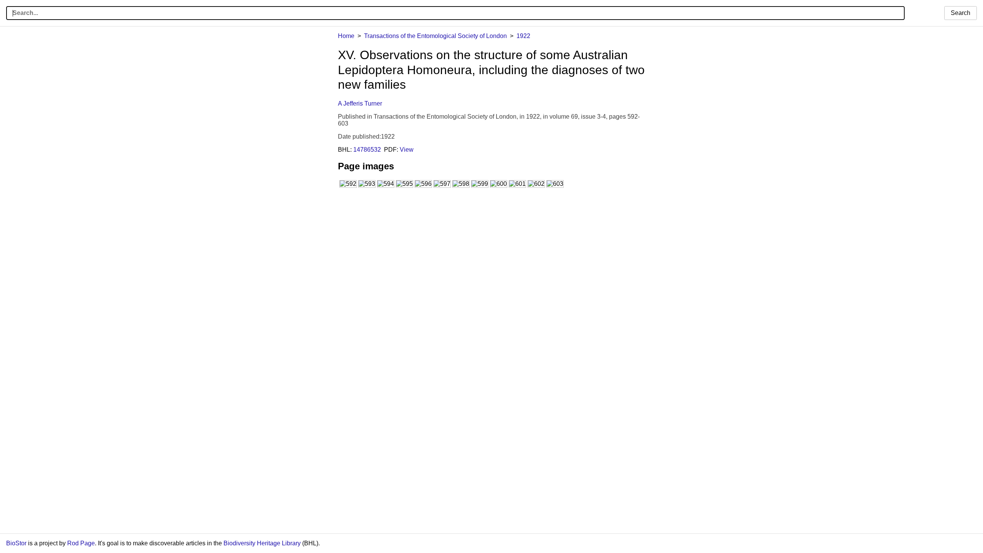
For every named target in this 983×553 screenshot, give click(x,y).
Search (960, 13)
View (407, 149)
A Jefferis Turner (360, 103)
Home (346, 36)
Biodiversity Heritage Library (262, 543)
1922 (523, 36)
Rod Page (81, 543)
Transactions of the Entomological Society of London (435, 36)
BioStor (16, 543)
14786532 (367, 149)
